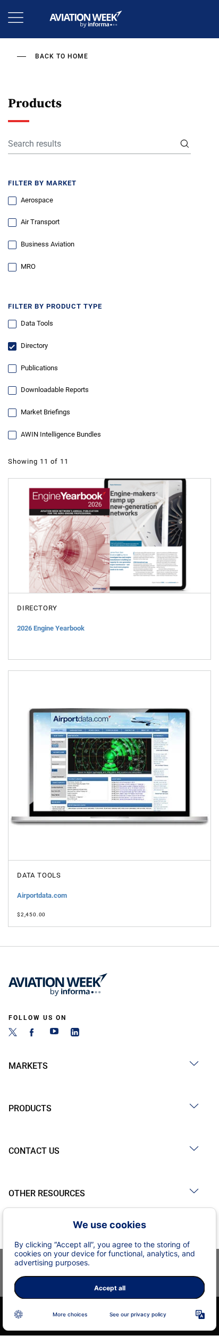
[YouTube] (54, 1033)
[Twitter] (13, 1033)
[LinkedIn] (75, 1033)
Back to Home (61, 56)
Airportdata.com (42, 895)
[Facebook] (33, 1033)
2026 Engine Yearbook (51, 628)
